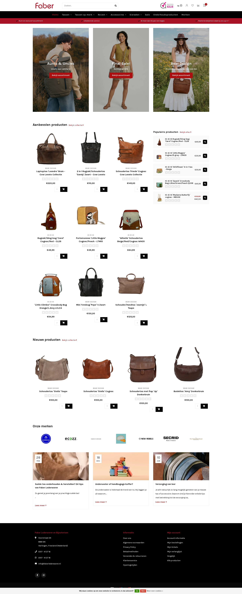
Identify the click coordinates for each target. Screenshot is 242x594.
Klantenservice (130, 560)
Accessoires (117, 14)
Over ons (127, 538)
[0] (204, 6)
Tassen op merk (83, 14)
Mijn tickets (172, 547)
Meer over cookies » (155, 591)
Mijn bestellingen (175, 542)
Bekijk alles (185, 132)
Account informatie (176, 538)
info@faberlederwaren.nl (49, 564)
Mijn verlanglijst (174, 551)
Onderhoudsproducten (165, 14)
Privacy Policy (129, 547)
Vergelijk (171, 556)
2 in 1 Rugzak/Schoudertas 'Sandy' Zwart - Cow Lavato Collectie (90, 174)
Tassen (65, 14)
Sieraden (134, 14)
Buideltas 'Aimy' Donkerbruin (189, 391)
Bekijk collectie (76, 125)
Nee (143, 591)
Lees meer (40, 505)
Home (55, 14)
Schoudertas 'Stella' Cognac (98, 391)
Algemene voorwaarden (133, 542)
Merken (186, 14)
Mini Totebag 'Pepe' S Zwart (90, 304)
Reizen (101, 14)
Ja (137, 591)
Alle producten (174, 560)
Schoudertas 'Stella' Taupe (53, 391)
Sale (147, 14)
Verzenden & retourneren (134, 556)
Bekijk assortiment (60, 75)
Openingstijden (130, 565)
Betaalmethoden (130, 551)
